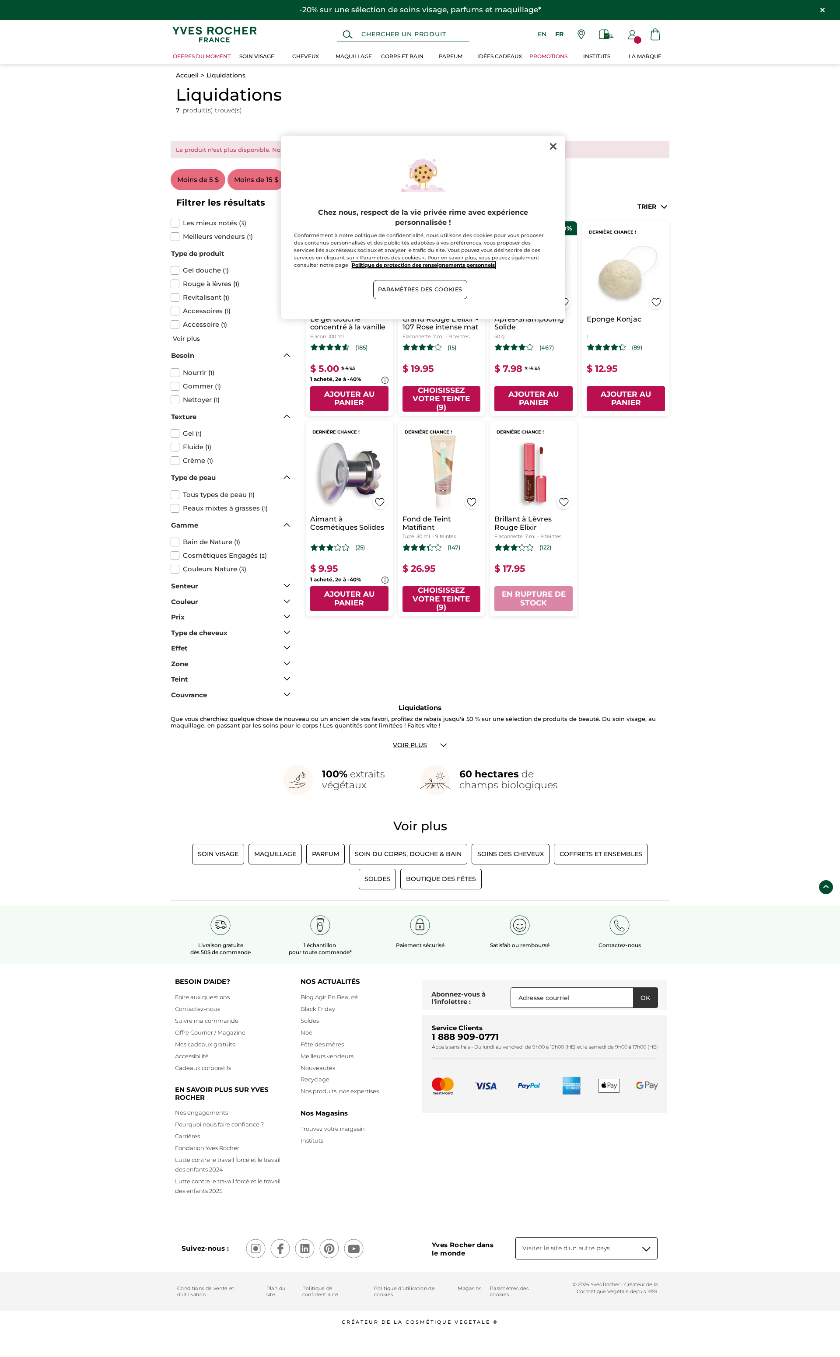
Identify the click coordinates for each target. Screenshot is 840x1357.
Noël (307, 1032)
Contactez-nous (197, 1008)
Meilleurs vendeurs (327, 1056)
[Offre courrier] (606, 34)
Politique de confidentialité (320, 1291)
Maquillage (275, 854)
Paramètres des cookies (509, 1291)
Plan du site (275, 1291)
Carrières (187, 1136)
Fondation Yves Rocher (207, 1147)
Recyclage (315, 1079)
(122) (545, 547)
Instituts (312, 1140)
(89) (637, 347)
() (214, 223)
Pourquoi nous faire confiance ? (219, 1124)
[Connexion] (632, 34)
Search (348, 34)
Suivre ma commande (206, 1020)
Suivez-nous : (205, 1248)
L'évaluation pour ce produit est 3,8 (514, 347)
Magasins (469, 1288)
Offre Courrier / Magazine (210, 1032)
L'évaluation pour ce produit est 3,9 (422, 347)
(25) (360, 547)
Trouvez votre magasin (333, 1128)
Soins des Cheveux (510, 854)
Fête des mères (322, 1044)
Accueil (187, 75)
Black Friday (318, 1008)
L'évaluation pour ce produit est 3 (330, 547)
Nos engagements (201, 1112)
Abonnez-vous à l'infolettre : (458, 998)
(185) (361, 347)
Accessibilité (192, 1056)
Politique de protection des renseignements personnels (423, 265)
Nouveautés (318, 1067)
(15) (452, 347)
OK (645, 998)
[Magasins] (581, 34)
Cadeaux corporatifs (203, 1067)
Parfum (325, 854)
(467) (546, 347)
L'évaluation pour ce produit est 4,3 (606, 347)
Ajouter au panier (349, 398)
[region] (423, 227)
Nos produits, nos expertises (340, 1091)
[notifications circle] (637, 40)
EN (542, 34)
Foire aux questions (202, 996)
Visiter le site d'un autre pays (566, 1248)
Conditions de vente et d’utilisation (205, 1291)
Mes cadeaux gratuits (205, 1044)
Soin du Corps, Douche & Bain (408, 854)
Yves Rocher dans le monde (463, 1249)
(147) (454, 547)
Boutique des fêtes (441, 879)
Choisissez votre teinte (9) (441, 399)
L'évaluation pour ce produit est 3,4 (422, 547)
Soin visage (218, 854)
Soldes (377, 879)
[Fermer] (553, 146)
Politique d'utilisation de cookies (404, 1291)
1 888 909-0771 (465, 1037)
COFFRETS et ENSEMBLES (601, 854)
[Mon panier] (655, 34)
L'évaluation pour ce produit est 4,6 (330, 347)
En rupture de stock (534, 598)
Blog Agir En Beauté (329, 996)
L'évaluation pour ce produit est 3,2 (514, 547)
